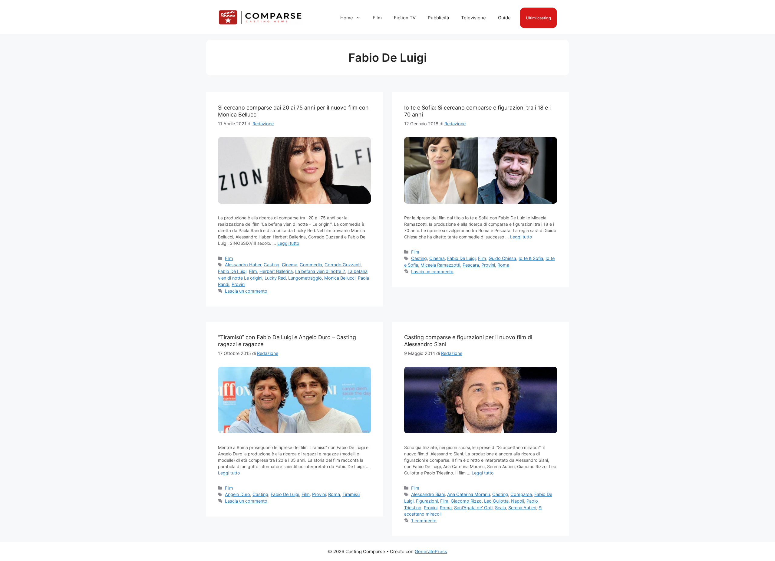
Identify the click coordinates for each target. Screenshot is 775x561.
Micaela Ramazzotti (440, 264)
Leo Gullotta (496, 501)
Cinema (289, 264)
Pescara (471, 264)
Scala (500, 507)
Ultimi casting (538, 17)
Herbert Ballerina (276, 271)
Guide (504, 18)
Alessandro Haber (243, 264)
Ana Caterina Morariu (468, 494)
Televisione (473, 18)
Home (346, 18)
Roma (503, 264)
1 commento (424, 520)
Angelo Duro (237, 494)
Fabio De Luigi (232, 271)
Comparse (521, 494)
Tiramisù (351, 494)
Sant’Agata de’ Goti (473, 507)
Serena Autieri (522, 507)
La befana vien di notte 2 (320, 271)
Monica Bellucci (339, 277)
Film (377, 18)
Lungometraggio (305, 277)
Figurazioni (427, 501)
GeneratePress (431, 551)
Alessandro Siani (428, 494)
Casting (271, 264)
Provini (238, 284)
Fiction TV (405, 18)
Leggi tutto (288, 243)
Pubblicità (438, 18)
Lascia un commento (246, 291)
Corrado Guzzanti (343, 264)
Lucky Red (275, 277)
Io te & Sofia (531, 258)
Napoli (517, 501)
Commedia (311, 264)
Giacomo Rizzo (466, 501)
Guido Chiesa (502, 258)
